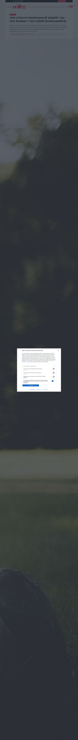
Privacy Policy (45, 389)
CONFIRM (31, 385)
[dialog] (39, 370)
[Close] (59, 351)
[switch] (53, 369)
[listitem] (39, 366)
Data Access (39, 389)
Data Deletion (32, 389)
